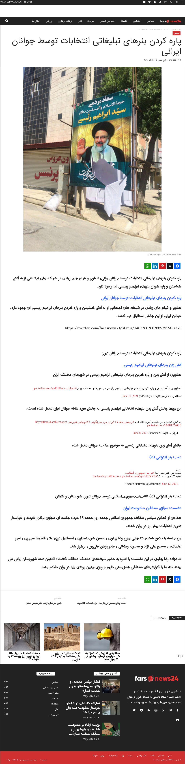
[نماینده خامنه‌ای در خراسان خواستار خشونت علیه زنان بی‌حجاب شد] (111, 708)
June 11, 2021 (130, 396)
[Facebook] (182, 2)
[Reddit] (166, 2)
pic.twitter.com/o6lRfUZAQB (164, 425)
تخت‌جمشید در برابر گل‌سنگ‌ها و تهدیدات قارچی (65, 656)
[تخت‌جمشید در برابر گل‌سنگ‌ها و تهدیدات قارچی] (62, 637)
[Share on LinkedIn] (155, 266)
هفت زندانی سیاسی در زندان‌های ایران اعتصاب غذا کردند (101, 603)
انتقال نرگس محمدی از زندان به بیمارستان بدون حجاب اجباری (84, 686)
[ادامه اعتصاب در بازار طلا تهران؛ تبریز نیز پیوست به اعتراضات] (22, 637)
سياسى (150, 21)
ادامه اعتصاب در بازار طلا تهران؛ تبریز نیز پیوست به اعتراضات (24, 656)
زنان (80, 21)
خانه (180, 29)
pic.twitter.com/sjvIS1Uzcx (49, 388)
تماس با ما (43, 760)
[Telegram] (155, 2)
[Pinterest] (171, 2)
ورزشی (49, 21)
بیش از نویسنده (159, 618)
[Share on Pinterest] (162, 266)
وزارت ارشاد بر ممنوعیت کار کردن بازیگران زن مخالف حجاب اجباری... (84, 729)
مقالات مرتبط (177, 618)
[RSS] (160, 2)
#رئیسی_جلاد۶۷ (124, 421)
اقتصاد (124, 21)
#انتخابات (71, 388)
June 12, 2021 (170, 483)
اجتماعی (137, 21)
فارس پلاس (53, 714)
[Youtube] (144, 2)
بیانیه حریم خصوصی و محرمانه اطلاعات (24, 760)
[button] (4, 21)
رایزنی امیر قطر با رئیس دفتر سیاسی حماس (43, 603)
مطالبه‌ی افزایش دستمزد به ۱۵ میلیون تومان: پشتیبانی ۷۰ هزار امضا (102, 656)
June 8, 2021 (140, 432)
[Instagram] (177, 2)
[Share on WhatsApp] (147, 266)
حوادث (90, 21)
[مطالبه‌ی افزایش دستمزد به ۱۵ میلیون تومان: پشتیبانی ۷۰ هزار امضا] (102, 637)
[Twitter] (149, 2)
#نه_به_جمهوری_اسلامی (139, 472)
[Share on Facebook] (177, 266)
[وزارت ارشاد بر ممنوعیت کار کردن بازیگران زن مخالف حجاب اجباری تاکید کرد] (111, 729)
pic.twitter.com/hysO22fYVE (139, 476)
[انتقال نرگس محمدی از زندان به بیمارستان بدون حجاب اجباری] (111, 686)
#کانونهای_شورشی (79, 421)
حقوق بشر (53, 693)
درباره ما (8, 760)
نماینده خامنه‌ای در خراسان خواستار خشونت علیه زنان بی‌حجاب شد (83, 708)
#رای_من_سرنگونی (102, 421)
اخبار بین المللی (107, 21)
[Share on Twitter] (170, 266)
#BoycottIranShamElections (51, 421)
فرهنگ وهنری (65, 21)
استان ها (36, 21)
